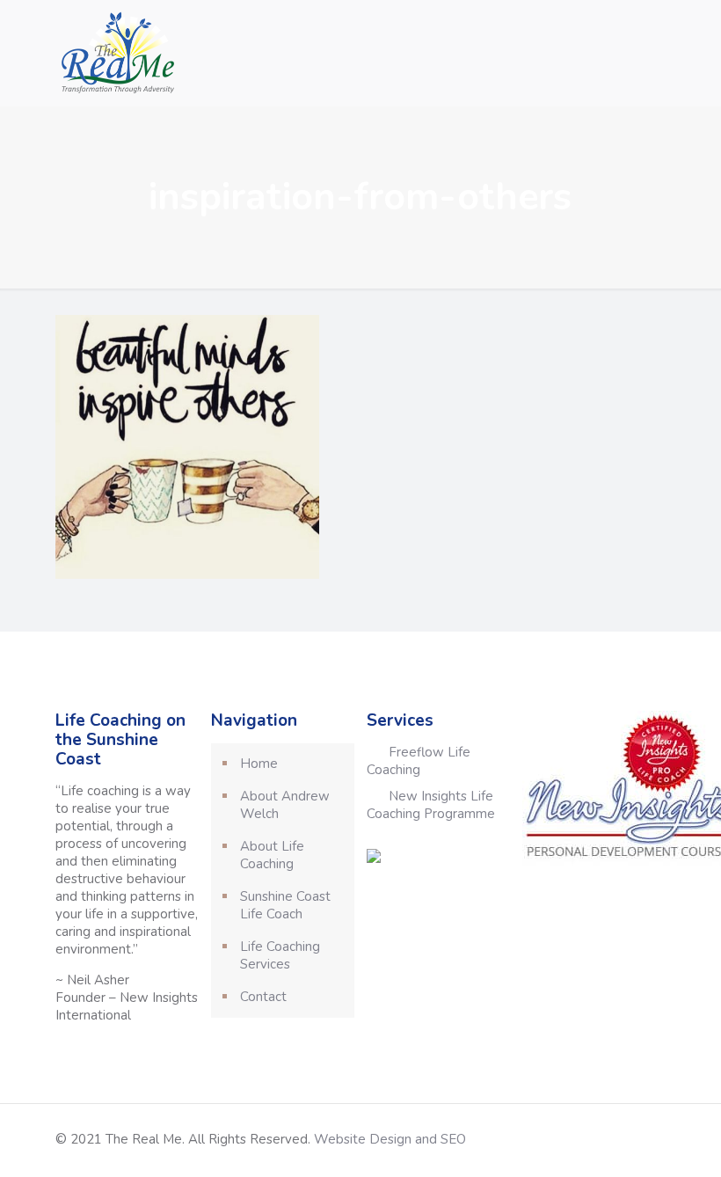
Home (259, 763)
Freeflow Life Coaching (418, 761)
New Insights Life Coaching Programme (431, 804)
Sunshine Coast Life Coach (285, 905)
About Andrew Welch (285, 804)
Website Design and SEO (390, 1139)
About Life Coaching (272, 855)
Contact (263, 996)
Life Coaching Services (280, 955)
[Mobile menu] (637, 53)
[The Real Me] (116, 53)
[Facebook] (602, 1139)
